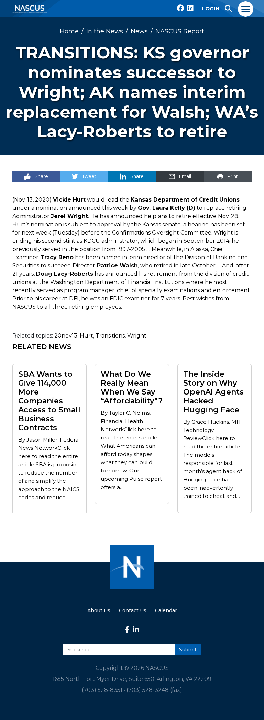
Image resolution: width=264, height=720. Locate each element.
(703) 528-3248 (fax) (154, 690)
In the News (104, 31)
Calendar (166, 610)
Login (211, 8)
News (139, 31)
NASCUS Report (179, 31)
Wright (136, 335)
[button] (228, 8)
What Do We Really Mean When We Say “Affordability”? (132, 387)
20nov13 (65, 335)
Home (69, 31)
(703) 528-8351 (102, 690)
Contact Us (132, 610)
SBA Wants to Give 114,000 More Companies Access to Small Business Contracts (49, 401)
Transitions (110, 335)
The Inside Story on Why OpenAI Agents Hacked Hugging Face (213, 392)
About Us (98, 610)
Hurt (86, 335)
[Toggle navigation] (246, 8)
